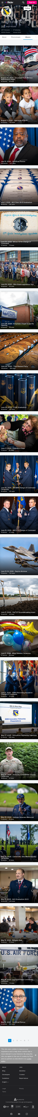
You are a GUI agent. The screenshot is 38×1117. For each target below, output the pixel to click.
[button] (35, 1055)
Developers (6, 1074)
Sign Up (32, 2)
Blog (3, 1071)
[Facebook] (11, 1114)
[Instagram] (27, 1114)
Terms (4, 1092)
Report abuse (23, 1078)
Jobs (20, 1067)
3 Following (16, 30)
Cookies (22, 1074)
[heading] (9, 2)
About (4, 1067)
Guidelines (5, 1078)
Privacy (21, 1088)
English (4, 1082)
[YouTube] (19, 1114)
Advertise (22, 1071)
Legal (4, 1088)
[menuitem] (23, 2)
